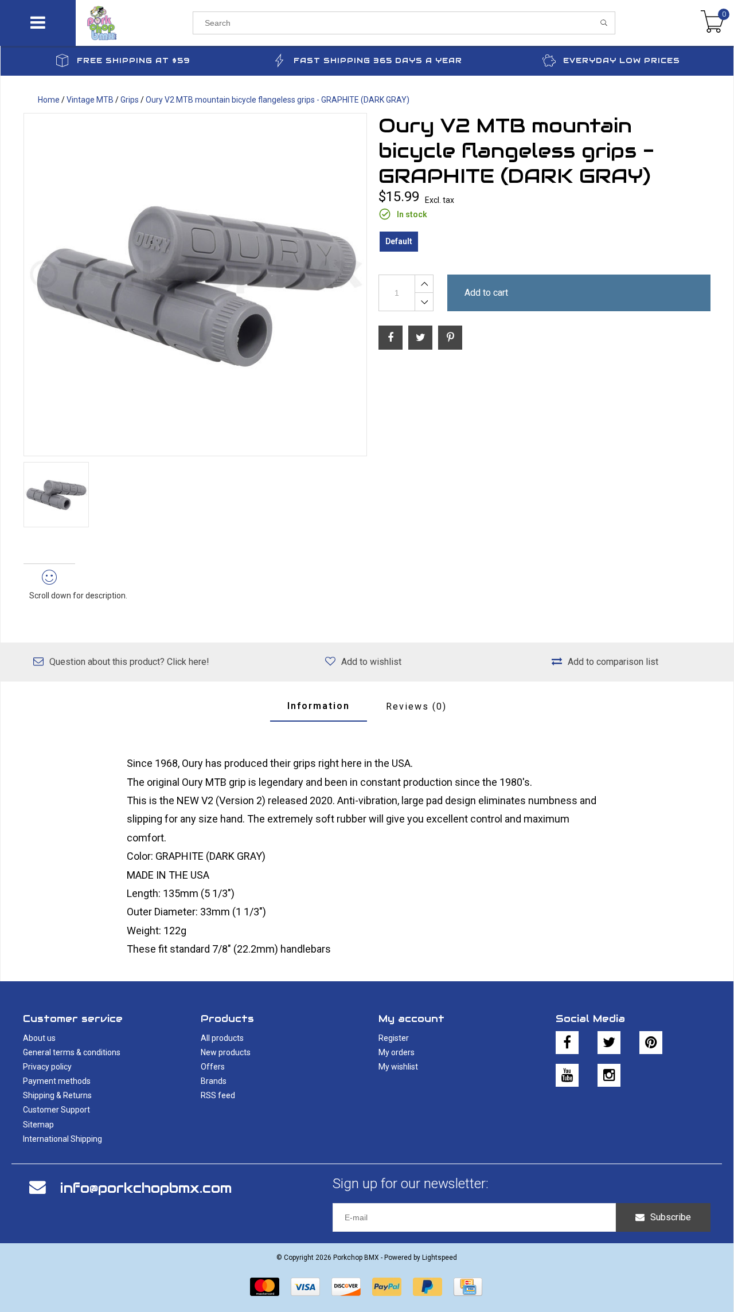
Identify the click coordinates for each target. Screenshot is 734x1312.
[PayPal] (386, 1287)
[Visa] (305, 1287)
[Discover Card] (346, 1287)
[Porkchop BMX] (134, 23)
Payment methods (57, 1081)
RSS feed (218, 1095)
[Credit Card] (468, 1287)
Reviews (416, 706)
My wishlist (398, 1066)
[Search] (604, 22)
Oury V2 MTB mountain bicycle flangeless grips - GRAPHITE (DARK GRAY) (277, 99)
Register (393, 1038)
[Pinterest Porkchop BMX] (650, 1042)
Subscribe (670, 1217)
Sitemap (38, 1124)
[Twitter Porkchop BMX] (609, 1042)
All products (222, 1038)
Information (318, 705)
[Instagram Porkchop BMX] (609, 1075)
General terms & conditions (71, 1052)
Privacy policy (47, 1066)
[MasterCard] (264, 1287)
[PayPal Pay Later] (427, 1287)
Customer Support (56, 1109)
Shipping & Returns (57, 1095)
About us (39, 1038)
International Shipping (62, 1138)
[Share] (390, 338)
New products (226, 1052)
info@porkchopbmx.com (146, 1188)
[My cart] (712, 23)
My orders (396, 1052)
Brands (214, 1081)
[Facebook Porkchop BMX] (567, 1042)
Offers (213, 1066)
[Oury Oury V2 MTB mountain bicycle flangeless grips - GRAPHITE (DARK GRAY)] (195, 284)
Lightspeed (439, 1258)
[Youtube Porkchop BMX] (567, 1075)
